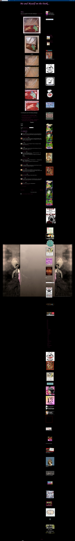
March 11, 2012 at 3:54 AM (26, 150)
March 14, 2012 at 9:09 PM (26, 180)
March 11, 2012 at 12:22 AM (26, 135)
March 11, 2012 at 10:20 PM (26, 172)
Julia (50, 11)
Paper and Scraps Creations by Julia (49, 35)
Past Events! (29, 6)
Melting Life (51, 42)
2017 (47, 322)
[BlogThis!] (30, 127)
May (48, 337)
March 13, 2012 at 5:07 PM (26, 176)
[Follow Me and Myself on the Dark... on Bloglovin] (49, 19)
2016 (47, 323)
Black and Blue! (49, 345)
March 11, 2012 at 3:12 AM (26, 145)
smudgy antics (28, 128)
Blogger (42, 539)
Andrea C (24, 182)
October (49, 331)
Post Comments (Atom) (34, 192)
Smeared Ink (24, 128)
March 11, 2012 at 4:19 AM (26, 162)
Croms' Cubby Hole (25, 137)
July (48, 335)
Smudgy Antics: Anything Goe (29, 115)
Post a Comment (24, 186)
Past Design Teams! (40, 6)
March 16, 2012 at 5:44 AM (26, 184)
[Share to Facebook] (32, 127)
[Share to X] (31, 127)
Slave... (48, 344)
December (49, 329)
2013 (47, 327)
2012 (47, 328)
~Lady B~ (24, 132)
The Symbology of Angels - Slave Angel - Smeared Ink (33, 34)
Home (23, 6)
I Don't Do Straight (25, 158)
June (48, 336)
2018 (47, 321)
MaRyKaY (24, 168)
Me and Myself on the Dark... (34, 3)
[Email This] (29, 127)
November (49, 330)
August (49, 334)
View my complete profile (49, 16)
